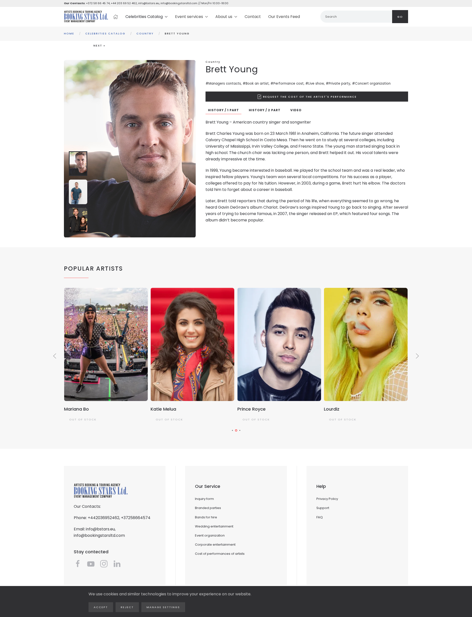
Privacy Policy (327, 498)
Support (322, 508)
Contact (253, 16)
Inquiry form (204, 498)
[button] (307, 97)
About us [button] (223, 16)
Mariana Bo (76, 409)
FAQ (319, 517)
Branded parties (208, 508)
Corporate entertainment (215, 544)
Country (213, 62)
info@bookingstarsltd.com (179, 3)
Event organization (210, 535)
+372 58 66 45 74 (98, 3)
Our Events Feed (284, 16)
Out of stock (82, 419)
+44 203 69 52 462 (124, 3)
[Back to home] (86, 17)
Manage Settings (163, 607)
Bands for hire (206, 517)
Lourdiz (331, 409)
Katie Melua (163, 409)
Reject (127, 607)
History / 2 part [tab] (264, 110)
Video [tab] (296, 110)
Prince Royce (251, 409)
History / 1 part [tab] (223, 110)
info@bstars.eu (148, 3)
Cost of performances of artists (220, 553)
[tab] (78, 163)
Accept (101, 607)
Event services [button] (189, 16)
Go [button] (400, 17)
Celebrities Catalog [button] (144, 16)
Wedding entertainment (214, 526)
